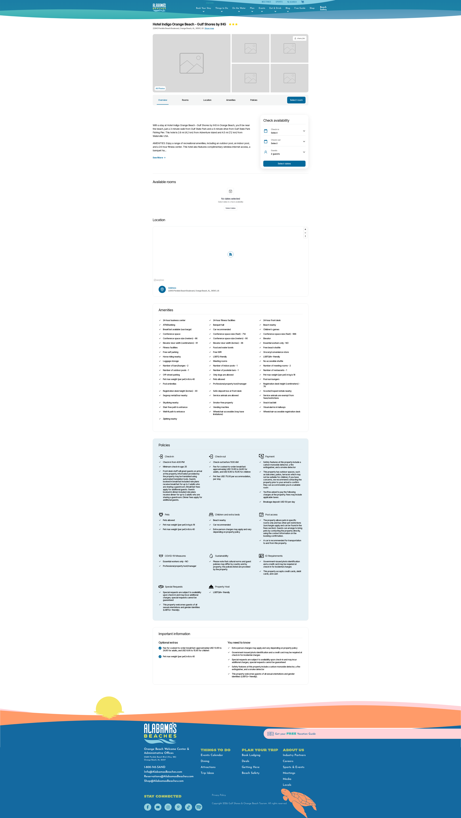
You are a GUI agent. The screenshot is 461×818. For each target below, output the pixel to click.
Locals (287, 785)
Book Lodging (251, 755)
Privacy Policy (219, 795)
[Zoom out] (305, 233)
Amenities (230, 100)
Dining (205, 761)
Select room (296, 100)
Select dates (284, 163)
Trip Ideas (207, 773)
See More (158, 157)
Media (287, 779)
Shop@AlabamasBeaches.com (164, 781)
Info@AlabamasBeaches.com (163, 771)
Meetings (266, 1)
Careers (288, 761)
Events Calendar (212, 755)
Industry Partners (294, 755)
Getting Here (251, 767)
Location (207, 100)
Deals (245, 761)
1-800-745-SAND (154, 767)
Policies (253, 100)
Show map (209, 28)
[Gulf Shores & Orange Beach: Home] (159, 7)
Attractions (208, 767)
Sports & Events (293, 767)
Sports (279, 1)
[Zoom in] (305, 229)
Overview (162, 100)
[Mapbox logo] (159, 280)
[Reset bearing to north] (305, 236)
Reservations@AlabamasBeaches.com (169, 776)
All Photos (160, 88)
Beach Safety (323, 8)
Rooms (185, 100)
